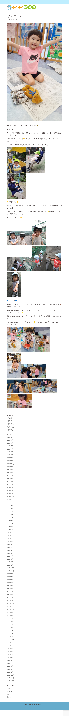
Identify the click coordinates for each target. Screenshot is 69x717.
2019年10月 (10, 681)
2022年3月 (10, 595)
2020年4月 (10, 663)
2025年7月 (10, 475)
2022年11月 (10, 571)
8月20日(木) (10, 421)
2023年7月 (10, 547)
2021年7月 (10, 618)
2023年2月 (10, 562)
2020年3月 (10, 666)
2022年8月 (10, 580)
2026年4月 (10, 449)
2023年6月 (10, 550)
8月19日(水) (10, 424)
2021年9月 (10, 612)
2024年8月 (10, 508)
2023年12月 (10, 532)
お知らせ (9, 688)
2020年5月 (10, 660)
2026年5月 (10, 446)
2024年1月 (10, 529)
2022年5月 (10, 589)
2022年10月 (10, 574)
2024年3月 (10, 523)
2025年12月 (10, 461)
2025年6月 (10, 479)
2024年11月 (10, 499)
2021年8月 (10, 615)
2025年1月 (10, 493)
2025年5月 (10, 481)
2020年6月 (10, 657)
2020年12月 (10, 639)
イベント (9, 691)
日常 (16, 19)
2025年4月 (10, 484)
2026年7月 (10, 440)
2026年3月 (10, 452)
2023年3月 (10, 559)
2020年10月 (10, 645)
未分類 (9, 697)
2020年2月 (10, 669)
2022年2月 (10, 597)
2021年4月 (10, 627)
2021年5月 (10, 624)
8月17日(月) (10, 430)
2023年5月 (10, 553)
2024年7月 (10, 511)
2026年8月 (10, 437)
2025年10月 (10, 467)
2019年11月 (10, 678)
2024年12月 (10, 496)
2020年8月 (10, 651)
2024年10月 (10, 502)
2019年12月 (10, 675)
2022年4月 (10, 591)
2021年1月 (10, 636)
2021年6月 (10, 621)
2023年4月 (10, 556)
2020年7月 (10, 654)
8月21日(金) (10, 418)
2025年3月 (10, 487)
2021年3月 (10, 630)
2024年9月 (10, 505)
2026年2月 (10, 455)
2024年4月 (10, 520)
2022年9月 (10, 577)
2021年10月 (10, 609)
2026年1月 (10, 458)
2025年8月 (10, 473)
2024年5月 (10, 517)
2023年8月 (10, 544)
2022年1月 (10, 600)
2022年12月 (10, 568)
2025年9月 (10, 470)
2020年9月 (10, 648)
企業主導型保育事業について (33, 704)
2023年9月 (10, 541)
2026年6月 (10, 443)
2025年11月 (10, 464)
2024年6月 (10, 514)
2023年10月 (10, 538)
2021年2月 (10, 633)
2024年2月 (10, 526)
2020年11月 (10, 642)
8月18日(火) (10, 427)
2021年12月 (10, 603)
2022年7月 (10, 583)
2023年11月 (10, 535)
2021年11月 (10, 606)
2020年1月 (10, 672)
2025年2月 (10, 490)
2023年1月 (10, 565)
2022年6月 (10, 586)
